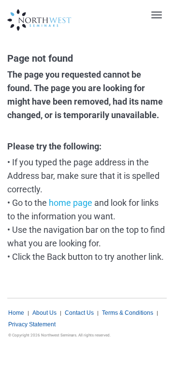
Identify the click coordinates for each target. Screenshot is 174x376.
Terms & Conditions (127, 312)
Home (16, 312)
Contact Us (79, 312)
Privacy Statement (32, 324)
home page (70, 203)
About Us (44, 312)
